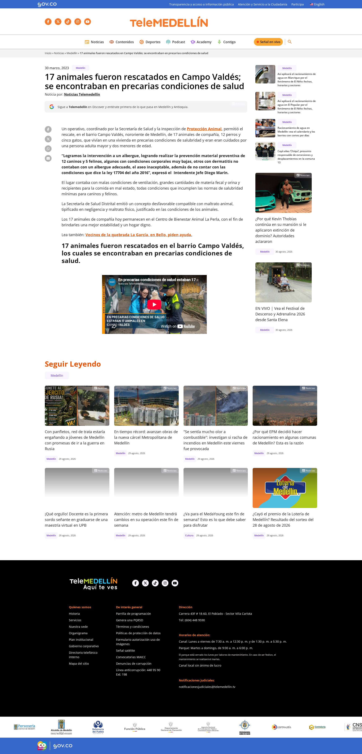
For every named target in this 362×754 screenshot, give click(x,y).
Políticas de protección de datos (138, 633)
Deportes (149, 41)
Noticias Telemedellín (82, 94)
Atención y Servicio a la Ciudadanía (262, 4)
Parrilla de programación (133, 614)
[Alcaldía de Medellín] (32, 727)
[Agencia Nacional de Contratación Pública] (178, 727)
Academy (201, 41)
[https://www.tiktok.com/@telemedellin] (155, 583)
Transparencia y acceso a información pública (201, 4)
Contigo (226, 41)
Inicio (48, 53)
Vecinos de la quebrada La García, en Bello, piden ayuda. (138, 234)
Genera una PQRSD (129, 620)
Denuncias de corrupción (133, 663)
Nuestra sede (78, 627)
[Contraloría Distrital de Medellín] (289, 727)
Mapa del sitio (79, 663)
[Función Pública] (105, 727)
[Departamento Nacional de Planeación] (142, 727)
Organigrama (78, 633)
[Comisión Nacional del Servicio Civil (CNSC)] (325, 727)
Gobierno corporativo (84, 646)
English (319, 4)
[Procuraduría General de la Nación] (215, 727)
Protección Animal (204, 128)
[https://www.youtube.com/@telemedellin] (175, 583)
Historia (74, 614)
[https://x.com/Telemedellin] (145, 583)
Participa (297, 4)
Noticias (94, 41)
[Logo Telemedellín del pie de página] (93, 583)
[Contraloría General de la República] (252, 727)
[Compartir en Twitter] (48, 139)
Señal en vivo (270, 42)
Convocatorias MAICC (131, 657)
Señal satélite (125, 650)
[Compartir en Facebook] (48, 129)
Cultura (189, 535)
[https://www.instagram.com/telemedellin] (165, 583)
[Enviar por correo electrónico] (48, 158)
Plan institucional (81, 640)
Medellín (72, 53)
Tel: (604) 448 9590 (192, 620)
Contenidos (121, 41)
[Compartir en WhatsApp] (48, 148)
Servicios (75, 620)
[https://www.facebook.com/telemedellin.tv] (135, 583)
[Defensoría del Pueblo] (69, 727)
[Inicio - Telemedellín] (169, 21)
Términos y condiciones (132, 627)
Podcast (175, 41)
